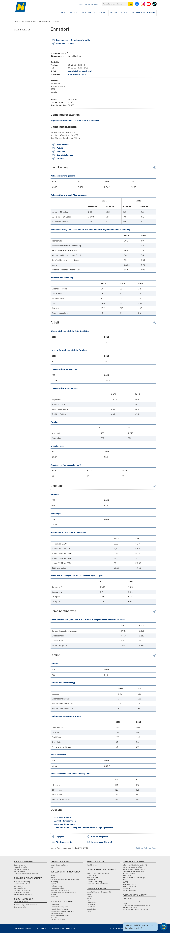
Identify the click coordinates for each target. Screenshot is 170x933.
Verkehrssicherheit (129, 890)
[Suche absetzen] (130, 4)
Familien (53, 875)
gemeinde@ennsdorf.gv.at (80, 71)
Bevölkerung (62, 144)
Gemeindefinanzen (65, 155)
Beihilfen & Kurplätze (58, 920)
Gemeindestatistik (65, 43)
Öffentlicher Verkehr (130, 886)
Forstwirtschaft (92, 875)
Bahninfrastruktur (129, 873)
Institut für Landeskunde (22, 890)
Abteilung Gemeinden (64, 824)
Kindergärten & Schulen (22, 884)
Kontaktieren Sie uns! (101, 842)
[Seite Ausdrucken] (154, 929)
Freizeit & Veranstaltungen (59, 865)
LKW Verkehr (127, 880)
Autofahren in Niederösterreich (133, 871)
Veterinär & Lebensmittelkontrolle (98, 884)
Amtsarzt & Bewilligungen (59, 907)
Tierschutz (54, 897)
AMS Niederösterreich (65, 821)
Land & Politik (88, 13)
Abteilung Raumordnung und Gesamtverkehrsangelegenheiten (83, 827)
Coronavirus (55, 905)
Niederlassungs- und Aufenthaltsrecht (63, 892)
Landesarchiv (18, 886)
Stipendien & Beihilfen (21, 892)
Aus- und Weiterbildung (22, 882)
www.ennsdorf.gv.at (77, 74)
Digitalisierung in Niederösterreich (25, 905)
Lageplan (60, 837)
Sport (52, 867)
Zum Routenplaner (99, 837)
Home (62, 13)
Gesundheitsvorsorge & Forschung (62, 911)
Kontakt (70, 928)
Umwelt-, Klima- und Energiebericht (99, 892)
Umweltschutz (91, 909)
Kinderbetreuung (56, 886)
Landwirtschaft (92, 879)
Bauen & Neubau (19, 865)
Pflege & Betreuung (57, 913)
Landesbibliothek (20, 888)
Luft (88, 900)
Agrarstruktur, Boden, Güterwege (98, 873)
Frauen (53, 877)
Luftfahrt (126, 882)
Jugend (53, 884)
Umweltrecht (91, 907)
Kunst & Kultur (92, 865)
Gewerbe (126, 903)
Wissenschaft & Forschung (23, 894)
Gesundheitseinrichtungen (59, 909)
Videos (124, 13)
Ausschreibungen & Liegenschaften (135, 901)
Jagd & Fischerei (92, 877)
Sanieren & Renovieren (21, 869)
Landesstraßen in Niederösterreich (134, 869)
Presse (113, 13)
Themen (73, 13)
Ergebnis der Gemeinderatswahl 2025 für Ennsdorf (75, 120)
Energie (89, 896)
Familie (60, 158)
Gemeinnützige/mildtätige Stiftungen (26, 873)
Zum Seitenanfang (147, 848)
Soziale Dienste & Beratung (60, 915)
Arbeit (59, 148)
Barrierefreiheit (24, 928)
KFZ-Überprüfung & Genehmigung (134, 878)
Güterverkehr (127, 876)
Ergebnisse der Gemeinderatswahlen (73, 40)
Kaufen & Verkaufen (20, 867)
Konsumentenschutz (57, 888)
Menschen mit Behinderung (60, 890)
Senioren (54, 894)
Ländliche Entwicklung (94, 882)
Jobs (81, 4)
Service (103, 13)
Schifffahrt (126, 888)
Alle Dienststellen (64, 842)
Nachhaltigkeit (91, 903)
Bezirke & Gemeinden (143, 13)
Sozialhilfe (54, 917)
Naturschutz (91, 905)
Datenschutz (43, 928)
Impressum (58, 928)
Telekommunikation (20, 907)
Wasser (89, 911)
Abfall (89, 894)
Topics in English (91, 4)
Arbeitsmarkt (127, 899)
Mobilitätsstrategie (129, 884)
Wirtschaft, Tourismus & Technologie (135, 909)
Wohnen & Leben (19, 871)
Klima (89, 898)
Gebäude (60, 151)
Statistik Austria (62, 817)
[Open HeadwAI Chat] (164, 927)
